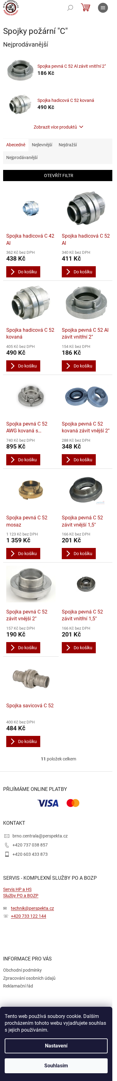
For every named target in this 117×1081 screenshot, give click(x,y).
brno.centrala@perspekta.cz (40, 835)
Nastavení (56, 1046)
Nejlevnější (42, 144)
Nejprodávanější (21, 157)
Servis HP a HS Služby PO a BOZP (20, 892)
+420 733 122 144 (28, 916)
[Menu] (103, 8)
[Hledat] (70, 8)
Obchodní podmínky (22, 970)
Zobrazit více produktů (55, 127)
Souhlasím (56, 1066)
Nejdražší (68, 144)
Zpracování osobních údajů (29, 978)
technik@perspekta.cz (32, 908)
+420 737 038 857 (30, 844)
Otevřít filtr (58, 175)
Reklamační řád (18, 985)
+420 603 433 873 (30, 854)
